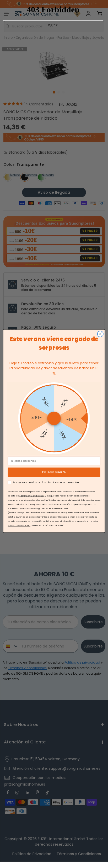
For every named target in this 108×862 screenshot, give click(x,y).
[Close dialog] (100, 334)
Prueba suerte (54, 472)
